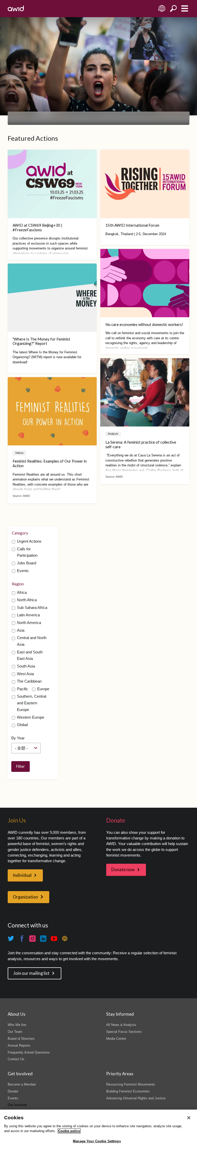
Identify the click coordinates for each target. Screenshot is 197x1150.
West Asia (25, 674)
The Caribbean (29, 681)
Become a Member (22, 1084)
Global (22, 725)
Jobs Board (26, 563)
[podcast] (65, 939)
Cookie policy (69, 1131)
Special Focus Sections (124, 1032)
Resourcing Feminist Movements (130, 1084)
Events (23, 571)
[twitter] (11, 939)
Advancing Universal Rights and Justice (135, 1098)
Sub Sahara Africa (32, 608)
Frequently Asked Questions (29, 1052)
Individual (22, 875)
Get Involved (17, 1105)
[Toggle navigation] (184, 8)
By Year (18, 738)
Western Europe (30, 717)
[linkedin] (43, 939)
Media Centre (116, 1039)
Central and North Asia (31, 641)
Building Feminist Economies (128, 1091)
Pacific (22, 689)
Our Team (15, 1032)
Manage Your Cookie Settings (97, 1141)
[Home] (16, 8)
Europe (43, 689)
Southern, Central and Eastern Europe (31, 703)
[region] (98, 1130)
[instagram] (32, 939)
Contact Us (16, 1059)
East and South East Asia (30, 655)
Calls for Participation (27, 552)
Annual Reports (19, 1045)
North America (29, 623)
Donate (13, 1091)
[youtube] (54, 939)
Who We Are (17, 1025)
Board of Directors (21, 1039)
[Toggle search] (173, 8)
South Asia (26, 666)
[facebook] (21, 939)
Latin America (28, 615)
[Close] (188, 1117)
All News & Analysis (121, 1025)
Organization (25, 897)
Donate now (123, 869)
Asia (20, 630)
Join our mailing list (31, 973)
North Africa (27, 600)
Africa (22, 592)
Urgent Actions (29, 541)
